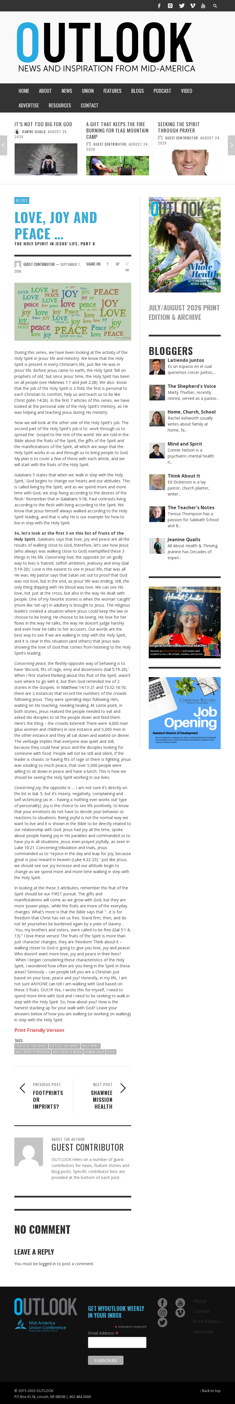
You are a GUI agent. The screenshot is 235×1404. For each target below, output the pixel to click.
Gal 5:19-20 (115, 669)
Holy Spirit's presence (32, 1052)
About (199, 1301)
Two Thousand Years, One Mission (188, 127)
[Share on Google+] (127, 264)
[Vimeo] (192, 5)
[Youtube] (203, 5)
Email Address (103, 1333)
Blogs (22, 200)
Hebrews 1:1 (59, 382)
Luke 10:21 (24, 847)
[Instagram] (170, 5)
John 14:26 (37, 400)
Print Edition (206, 1321)
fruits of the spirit (31, 1046)
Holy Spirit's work (67, 1052)
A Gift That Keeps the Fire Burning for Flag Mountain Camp (46, 130)
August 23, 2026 (201, 137)
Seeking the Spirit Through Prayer (107, 127)
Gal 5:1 (119, 929)
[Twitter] (181, 5)
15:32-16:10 (115, 687)
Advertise (203, 1332)
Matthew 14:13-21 (78, 687)
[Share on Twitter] (117, 264)
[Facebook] (159, 5)
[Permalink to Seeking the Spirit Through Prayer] (117, 162)
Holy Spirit (90, 1046)
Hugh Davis (174, 138)
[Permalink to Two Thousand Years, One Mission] (189, 160)
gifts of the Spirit (64, 1046)
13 (16, 935)
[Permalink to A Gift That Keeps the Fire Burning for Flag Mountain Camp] (46, 165)
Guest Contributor (38, 144)
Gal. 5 (37, 793)
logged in (47, 1263)
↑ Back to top (210, 1390)
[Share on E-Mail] (127, 270)
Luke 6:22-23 (85, 859)
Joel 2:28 (88, 382)
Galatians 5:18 (73, 499)
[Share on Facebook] (107, 264)
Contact (201, 1311)
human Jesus (94, 1052)
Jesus (111, 1052)
